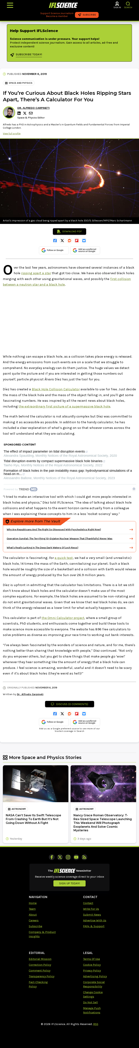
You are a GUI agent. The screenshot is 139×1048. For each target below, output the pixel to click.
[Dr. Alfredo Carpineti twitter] (25, 113)
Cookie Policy (92, 964)
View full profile (11, 133)
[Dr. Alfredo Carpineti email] (31, 113)
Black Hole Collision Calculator (56, 389)
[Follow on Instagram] (68, 857)
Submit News (92, 914)
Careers (34, 920)
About (33, 914)
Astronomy (19, 809)
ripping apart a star (36, 273)
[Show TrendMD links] (133, 488)
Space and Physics (20, 83)
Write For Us (91, 909)
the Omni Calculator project (63, 618)
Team (32, 909)
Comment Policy (39, 970)
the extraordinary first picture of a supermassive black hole (64, 406)
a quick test (64, 558)
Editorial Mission (40, 959)
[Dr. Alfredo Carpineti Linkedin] (19, 113)
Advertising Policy (95, 976)
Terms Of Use (91, 959)
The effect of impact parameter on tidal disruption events (44, 451)
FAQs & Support (93, 926)
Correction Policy (40, 964)
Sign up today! (69, 883)
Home (33, 903)
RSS (95, 1024)
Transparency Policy (41, 976)
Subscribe (35, 926)
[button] (128, 4)
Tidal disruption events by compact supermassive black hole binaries (53, 461)
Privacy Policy (92, 970)
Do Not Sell (90, 1002)
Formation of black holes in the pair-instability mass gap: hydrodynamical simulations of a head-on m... (68, 472)
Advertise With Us (94, 920)
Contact (88, 903)
